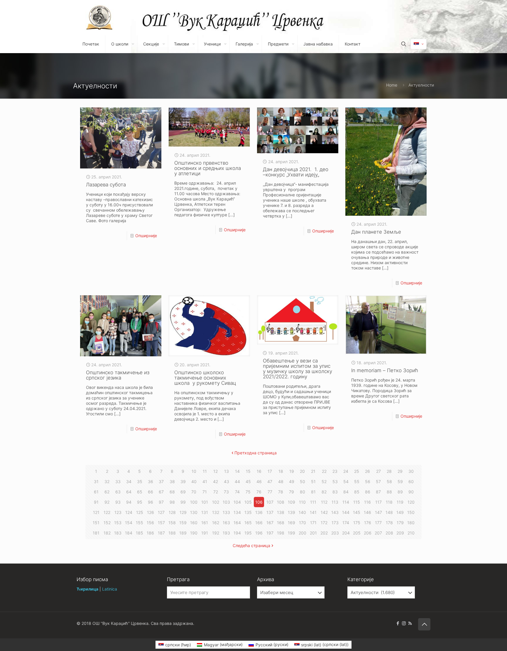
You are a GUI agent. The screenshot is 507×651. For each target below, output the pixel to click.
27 (378, 471)
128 (172, 512)
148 (389, 512)
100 (193, 502)
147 (378, 512)
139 (291, 512)
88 (389, 491)
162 (215, 522)
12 (215, 471)
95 (139, 502)
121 (96, 512)
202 (324, 532)
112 (324, 502)
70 (193, 491)
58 (389, 481)
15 (248, 471)
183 (117, 532)
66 (150, 491)
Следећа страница (251, 545)
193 (226, 532)
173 (335, 522)
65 (139, 491)
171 (313, 522)
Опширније (146, 235)
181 (96, 532)
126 (150, 512)
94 (128, 502)
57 (378, 481)
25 (356, 471)
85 (356, 491)
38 (172, 481)
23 (334, 471)
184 (128, 532)
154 (128, 522)
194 (237, 532)
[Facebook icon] (398, 623)
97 (161, 502)
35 (139, 481)
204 (346, 532)
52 (324, 481)
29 (400, 471)
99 (183, 502)
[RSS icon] (410, 623)
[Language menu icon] (418, 44)
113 (335, 502)
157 (161, 522)
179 (400, 522)
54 (346, 481)
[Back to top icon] (424, 624)
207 (378, 532)
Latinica (109, 588)
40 (194, 481)
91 (96, 502)
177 (378, 522)
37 (161, 481)
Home (391, 84)
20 (302, 471)
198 (280, 532)
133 (226, 512)
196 (259, 532)
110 (302, 502)
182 (107, 532)
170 (302, 522)
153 (117, 522)
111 (313, 502)
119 (400, 502)
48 (280, 481)
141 (313, 512)
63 (118, 491)
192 (215, 532)
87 (378, 491)
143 (335, 512)
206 (367, 532)
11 (205, 471)
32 (106, 481)
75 (248, 491)
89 (400, 491)
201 (313, 532)
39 (183, 481)
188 (172, 532)
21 (313, 471)
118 (389, 502)
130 (193, 512)
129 (183, 512)
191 (204, 532)
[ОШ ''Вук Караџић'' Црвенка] (99, 17)
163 (226, 522)
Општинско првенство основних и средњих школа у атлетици (207, 168)
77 (270, 491)
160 (193, 522)
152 (107, 522)
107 (269, 502)
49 (291, 481)
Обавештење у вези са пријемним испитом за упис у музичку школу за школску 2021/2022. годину (297, 369)
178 (389, 522)
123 (117, 512)
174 (345, 522)
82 (324, 491)
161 (204, 522)
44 (237, 481)
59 (400, 481)
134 (237, 512)
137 (269, 512)
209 (400, 532)
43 (226, 481)
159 (183, 522)
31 (96, 481)
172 (324, 522)
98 (172, 502)
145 (356, 512)
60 (411, 481)
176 (367, 522)
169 (291, 522)
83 (335, 491)
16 (259, 471)
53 (335, 481)
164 (237, 522)
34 (128, 481)
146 (367, 512)
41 (204, 481)
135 (248, 512)
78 (280, 491)
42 (215, 481)
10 (194, 471)
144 (345, 512)
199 (291, 532)
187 (161, 532)
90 (411, 491)
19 (291, 471)
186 (150, 532)
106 (259, 502)
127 (161, 512)
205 (357, 532)
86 (367, 491)
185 (139, 532)
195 (248, 532)
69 (183, 491)
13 (226, 471)
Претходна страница (255, 452)
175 (356, 522)
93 (118, 502)
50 (302, 481)
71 (204, 491)
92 (106, 502)
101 (204, 502)
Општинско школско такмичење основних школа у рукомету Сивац (205, 378)
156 (150, 522)
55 (356, 481)
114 (345, 502)
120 (411, 502)
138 (280, 512)
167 (269, 522)
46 (259, 481)
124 (128, 512)
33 (118, 481)
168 (280, 522)
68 (172, 491)
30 (411, 471)
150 (411, 512)
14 (237, 471)
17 (270, 471)
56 (367, 481)
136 (259, 512)
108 (280, 502)
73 (226, 491)
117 (378, 502)
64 (128, 491)
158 (172, 522)
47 (269, 481)
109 (291, 502)
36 (150, 481)
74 (237, 491)
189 (183, 532)
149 (400, 512)
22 (324, 471)
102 (215, 502)
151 (96, 522)
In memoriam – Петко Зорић (384, 370)
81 (313, 491)
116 (367, 502)
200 (302, 532)
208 (389, 532)
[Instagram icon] (404, 623)
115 (356, 502)
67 (161, 491)
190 (193, 532)
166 (259, 522)
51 (313, 481)
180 (411, 522)
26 (367, 471)
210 (411, 532)
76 (258, 491)
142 (324, 512)
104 (237, 502)
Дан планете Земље (376, 232)
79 (291, 491)
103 (226, 502)
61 (96, 491)
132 (215, 512)
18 (280, 471)
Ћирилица (87, 588)
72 (215, 491)
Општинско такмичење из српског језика (117, 375)
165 (248, 522)
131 (204, 512)
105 (248, 502)
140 (302, 512)
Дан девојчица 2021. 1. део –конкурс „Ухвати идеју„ (295, 172)
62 (106, 491)
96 (150, 502)
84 (346, 491)
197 (269, 532)
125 (139, 512)
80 (302, 491)
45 (248, 481)
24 (345, 471)
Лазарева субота (106, 185)
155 (139, 522)
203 (335, 532)
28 (389, 471)
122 (107, 512)
